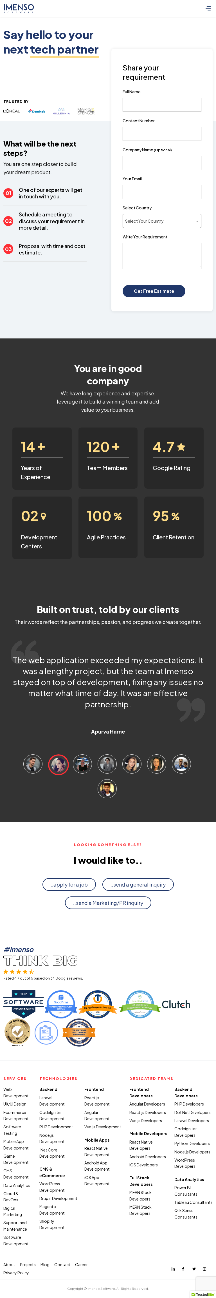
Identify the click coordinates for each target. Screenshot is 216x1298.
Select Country (137, 207)
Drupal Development (58, 1198)
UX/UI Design (14, 1103)
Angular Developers (147, 1103)
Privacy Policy (16, 1272)
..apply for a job (69, 884)
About (9, 1264)
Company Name (147, 149)
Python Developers (192, 1143)
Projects (28, 1264)
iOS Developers (143, 1164)
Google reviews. (69, 978)
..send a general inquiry (138, 884)
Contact (62, 1264)
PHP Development (56, 1126)
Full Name (132, 91)
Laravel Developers (191, 1120)
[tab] (32, 764)
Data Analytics (16, 1185)
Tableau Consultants (193, 1202)
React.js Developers (147, 1112)
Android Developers (147, 1156)
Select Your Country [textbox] (144, 220)
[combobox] (162, 221)
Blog (45, 1264)
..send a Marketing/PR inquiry (108, 903)
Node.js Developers (192, 1151)
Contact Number (139, 120)
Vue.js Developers (145, 1120)
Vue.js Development (102, 1126)
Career (81, 1264)
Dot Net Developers (192, 1112)
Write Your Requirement (145, 236)
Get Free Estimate (154, 291)
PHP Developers (189, 1103)
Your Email (132, 178)
